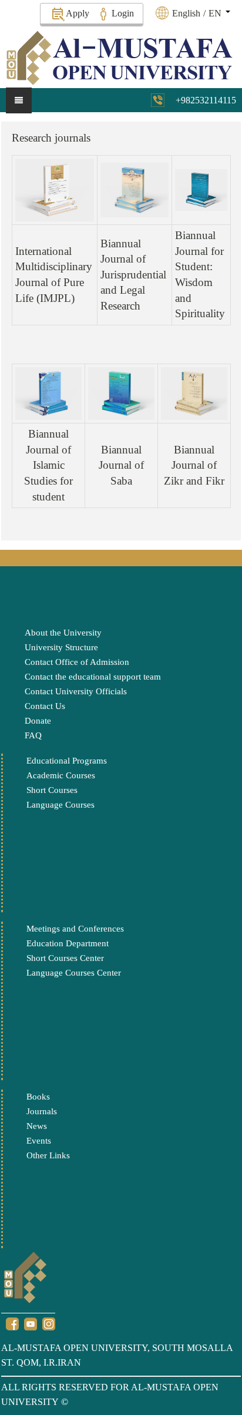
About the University (63, 632)
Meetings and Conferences (75, 928)
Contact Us (45, 706)
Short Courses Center (65, 958)
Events (38, 1140)
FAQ (33, 735)
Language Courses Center (73, 972)
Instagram (48, 1323)
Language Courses (60, 804)
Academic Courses (60, 775)
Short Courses (52, 790)
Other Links (48, 1155)
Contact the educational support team (93, 676)
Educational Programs (66, 760)
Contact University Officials (76, 691)
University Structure (61, 647)
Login (123, 13)
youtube (30, 1323)
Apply (77, 13)
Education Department (67, 943)
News (36, 1126)
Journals (41, 1111)
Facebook (12, 1323)
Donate (38, 720)
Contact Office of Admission (77, 662)
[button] (199, 13)
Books (38, 1096)
